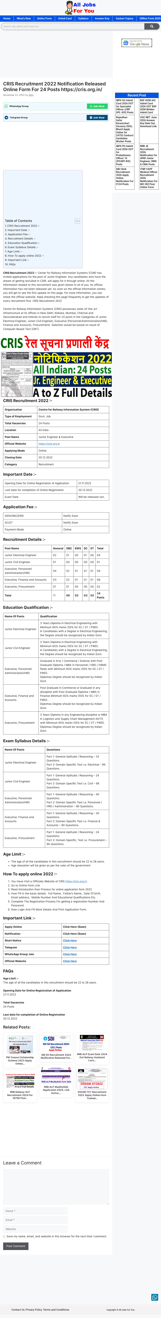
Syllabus (83, 18)
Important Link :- (18, 260)
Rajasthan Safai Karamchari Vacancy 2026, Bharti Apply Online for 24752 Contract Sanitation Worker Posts (124, 129)
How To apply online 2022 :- (26, 255)
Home (6, 18)
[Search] (151, 26)
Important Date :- (19, 230)
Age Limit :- (14, 251)
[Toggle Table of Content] (75, 221)
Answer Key (102, 18)
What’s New (24, 18)
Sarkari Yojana (124, 18)
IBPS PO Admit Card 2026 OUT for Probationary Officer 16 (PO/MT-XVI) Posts (124, 155)
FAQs (12, 264)
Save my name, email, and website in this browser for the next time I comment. (57, 1236)
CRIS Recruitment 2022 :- (23, 225)
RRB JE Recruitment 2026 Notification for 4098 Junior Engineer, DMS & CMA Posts (148, 155)
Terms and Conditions (56, 1309)
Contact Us (18, 1309)
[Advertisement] (56, 54)
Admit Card (65, 18)
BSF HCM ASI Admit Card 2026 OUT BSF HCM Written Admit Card (148, 106)
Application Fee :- (19, 234)
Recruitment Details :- (22, 238)
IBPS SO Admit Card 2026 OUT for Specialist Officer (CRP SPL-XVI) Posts (124, 106)
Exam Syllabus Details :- (23, 247)
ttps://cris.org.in (77, 881)
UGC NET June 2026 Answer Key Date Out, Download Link (148, 122)
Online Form (44, 18)
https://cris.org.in (49, 443)
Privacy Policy (34, 1309)
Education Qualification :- (24, 243)
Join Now (99, 106)
